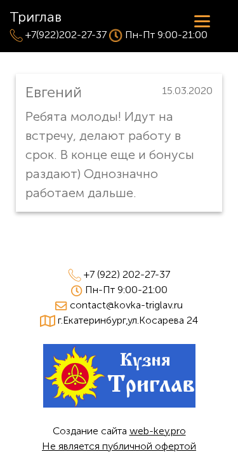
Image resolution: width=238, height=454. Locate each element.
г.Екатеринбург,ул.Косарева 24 (128, 320)
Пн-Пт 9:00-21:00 (126, 290)
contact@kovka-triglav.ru (126, 305)
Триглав (36, 16)
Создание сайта (119, 431)
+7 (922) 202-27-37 (127, 274)
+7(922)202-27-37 (66, 35)
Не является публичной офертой (119, 446)
